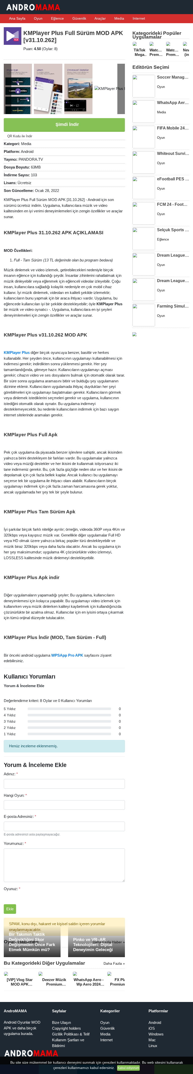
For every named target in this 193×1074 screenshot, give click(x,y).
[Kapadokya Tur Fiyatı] (134, 334)
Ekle (10, 909)
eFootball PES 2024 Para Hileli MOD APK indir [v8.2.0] (173, 179)
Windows (156, 1034)
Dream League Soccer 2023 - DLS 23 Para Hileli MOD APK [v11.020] (173, 281)
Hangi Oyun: (15, 795)
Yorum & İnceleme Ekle (24, 686)
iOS (152, 1028)
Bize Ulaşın (61, 1022)
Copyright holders (66, 1028)
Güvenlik (78, 18)
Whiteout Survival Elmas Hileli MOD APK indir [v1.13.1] (173, 153)
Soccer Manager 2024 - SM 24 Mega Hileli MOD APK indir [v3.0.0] (173, 77)
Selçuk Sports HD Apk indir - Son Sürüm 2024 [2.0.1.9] (173, 230)
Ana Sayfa (16, 18)
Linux (153, 1046)
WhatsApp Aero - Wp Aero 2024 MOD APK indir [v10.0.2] (173, 102)
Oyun (37, 18)
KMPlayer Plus (17, 352)
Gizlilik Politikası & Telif (70, 1034)
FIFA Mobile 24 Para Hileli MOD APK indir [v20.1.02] (173, 128)
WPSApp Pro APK (67, 655)
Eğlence (57, 18)
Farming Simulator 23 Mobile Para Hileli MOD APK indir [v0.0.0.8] (173, 306)
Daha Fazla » (114, 963)
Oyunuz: (12, 889)
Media (118, 18)
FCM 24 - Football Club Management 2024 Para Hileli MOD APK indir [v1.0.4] (173, 204)
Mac (152, 1040)
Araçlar (100, 18)
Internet (138, 18)
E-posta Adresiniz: (20, 816)
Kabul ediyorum (128, 1068)
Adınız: (11, 774)
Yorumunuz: (15, 843)
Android (155, 1022)
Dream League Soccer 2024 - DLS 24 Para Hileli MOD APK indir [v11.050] (173, 255)
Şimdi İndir (66, 124)
